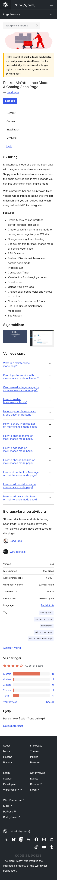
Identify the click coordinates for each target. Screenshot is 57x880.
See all (50, 702)
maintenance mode (44, 632)
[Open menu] (52, 5)
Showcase (36, 745)
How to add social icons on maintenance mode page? (19, 486)
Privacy (7, 762)
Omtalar (11, 121)
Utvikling (11, 137)
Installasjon (12, 129)
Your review (10, 702)
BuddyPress (11, 817)
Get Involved (37, 772)
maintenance (47, 626)
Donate (36, 784)
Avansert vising (12, 647)
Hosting (7, 756)
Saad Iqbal (13, 92)
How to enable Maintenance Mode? (15, 401)
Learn (6, 772)
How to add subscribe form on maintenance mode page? (20, 498)
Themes (34, 751)
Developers (9, 784)
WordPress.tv (12, 789)
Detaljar (10, 113)
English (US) (47, 605)
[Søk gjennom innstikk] (37, 25)
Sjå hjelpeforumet (13, 725)
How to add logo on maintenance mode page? (18, 449)
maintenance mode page (41, 638)
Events (34, 778)
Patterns (35, 762)
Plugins (34, 756)
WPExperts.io (18, 551)
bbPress (9, 811)
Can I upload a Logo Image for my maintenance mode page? (21, 389)
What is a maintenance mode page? (16, 365)
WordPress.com (14, 800)
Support (7, 778)
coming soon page (44, 619)
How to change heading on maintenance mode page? (19, 462)
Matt (7, 805)
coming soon (46, 612)
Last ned (10, 100)
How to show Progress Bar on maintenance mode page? (20, 425)
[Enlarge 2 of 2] (49, 334)
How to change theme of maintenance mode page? (18, 437)
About (6, 745)
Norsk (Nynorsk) (20, 831)
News (6, 751)
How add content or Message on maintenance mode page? (21, 474)
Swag (35, 789)
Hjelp (9, 146)
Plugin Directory (11, 14)
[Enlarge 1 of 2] (23, 334)
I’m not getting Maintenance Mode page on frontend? (19, 413)
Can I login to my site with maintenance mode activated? (21, 377)
